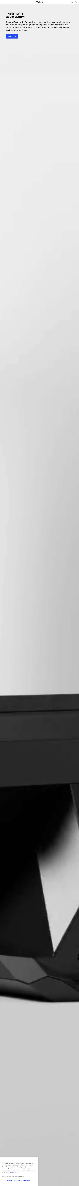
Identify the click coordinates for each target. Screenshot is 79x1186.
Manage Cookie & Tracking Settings (19, 1180)
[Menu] (3, 2)
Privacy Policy (14, 1172)
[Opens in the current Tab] (39, 2)
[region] (19, 1171)
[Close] (35, 1160)
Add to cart (12, 36)
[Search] (72, 2)
